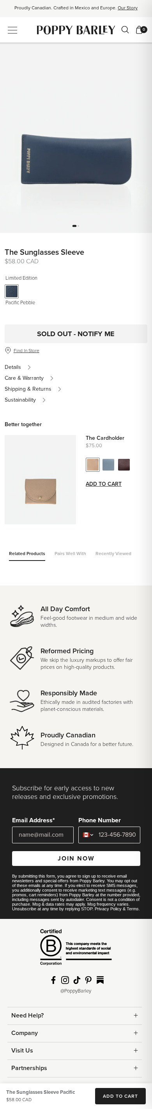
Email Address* (33, 820)
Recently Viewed (113, 553)
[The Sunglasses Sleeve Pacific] (12, 291)
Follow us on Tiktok (77, 980)
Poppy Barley (76, 29)
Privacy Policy (108, 908)
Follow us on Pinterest (88, 980)
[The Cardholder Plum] (124, 465)
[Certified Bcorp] (76, 950)
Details (13, 367)
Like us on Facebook (53, 980)
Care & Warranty (24, 378)
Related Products (27, 553)
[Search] (125, 30)
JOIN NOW (76, 858)
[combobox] (87, 835)
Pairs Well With (70, 553)
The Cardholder (105, 438)
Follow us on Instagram (65, 980)
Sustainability (20, 400)
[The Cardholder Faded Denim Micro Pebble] (108, 465)
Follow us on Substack (100, 980)
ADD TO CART (120, 1096)
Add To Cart (104, 484)
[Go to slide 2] (78, 226)
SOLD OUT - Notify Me (76, 334)
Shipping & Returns (28, 389)
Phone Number (99, 820)
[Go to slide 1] (74, 226)
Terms (133, 908)
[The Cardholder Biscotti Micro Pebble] (93, 465)
